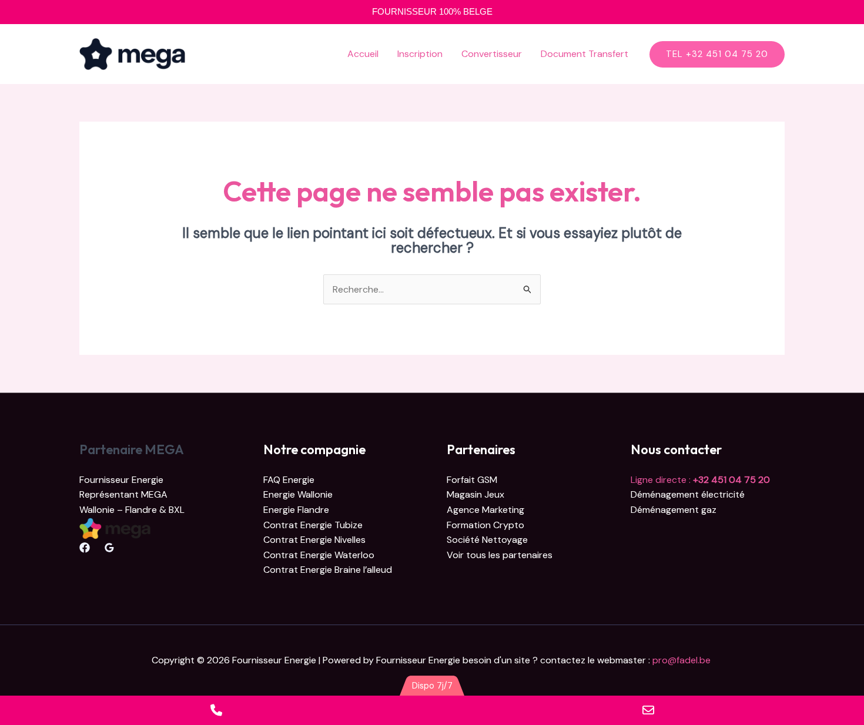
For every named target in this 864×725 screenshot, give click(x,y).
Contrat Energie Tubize (313, 525)
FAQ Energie (288, 480)
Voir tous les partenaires (499, 555)
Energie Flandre (296, 510)
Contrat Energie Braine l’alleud (327, 569)
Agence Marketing (485, 510)
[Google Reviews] (109, 547)
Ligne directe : (700, 480)
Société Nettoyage (487, 539)
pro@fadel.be (682, 660)
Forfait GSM (472, 480)
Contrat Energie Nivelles (314, 539)
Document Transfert (584, 54)
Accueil (363, 54)
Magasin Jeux (475, 494)
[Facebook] (84, 547)
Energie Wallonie (298, 494)
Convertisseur (491, 54)
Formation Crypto (485, 525)
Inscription (420, 54)
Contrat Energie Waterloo (318, 555)
